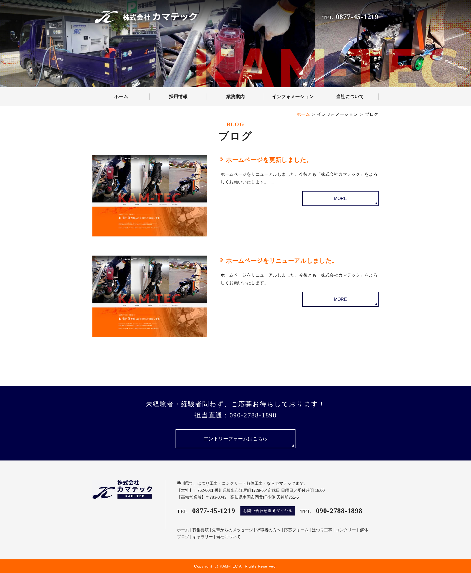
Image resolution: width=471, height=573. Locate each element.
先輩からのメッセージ (232, 529)
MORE (340, 198)
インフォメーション (293, 96)
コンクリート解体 (352, 529)
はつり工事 (322, 529)
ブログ (183, 536)
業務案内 (235, 96)
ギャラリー (202, 536)
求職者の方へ (268, 529)
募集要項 (200, 529)
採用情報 (178, 96)
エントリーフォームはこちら (235, 438)
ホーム (121, 96)
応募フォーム (296, 529)
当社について (350, 96)
